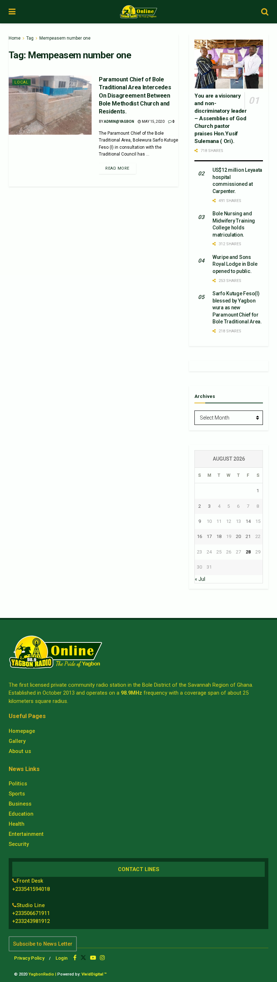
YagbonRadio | (42, 974)
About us (20, 751)
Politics (18, 783)
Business (20, 804)
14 (248, 521)
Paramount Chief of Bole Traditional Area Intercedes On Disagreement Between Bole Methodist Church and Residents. (135, 95)
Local (21, 82)
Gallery (17, 741)
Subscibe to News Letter (42, 944)
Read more (117, 168)
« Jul (200, 579)
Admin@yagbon (119, 122)
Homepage (22, 731)
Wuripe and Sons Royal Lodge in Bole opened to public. (235, 264)
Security (19, 844)
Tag (30, 38)
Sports (17, 793)
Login (61, 958)
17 (209, 536)
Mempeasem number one (65, 38)
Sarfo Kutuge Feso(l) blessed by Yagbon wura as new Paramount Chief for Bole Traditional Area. (237, 307)
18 (218, 536)
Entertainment (26, 834)
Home (15, 38)
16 (199, 536)
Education (21, 814)
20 (238, 536)
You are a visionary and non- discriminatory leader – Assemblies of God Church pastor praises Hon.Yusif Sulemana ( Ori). (220, 118)
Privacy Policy (29, 958)
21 (248, 536)
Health (17, 824)
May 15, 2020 (152, 122)
